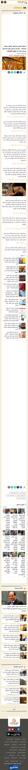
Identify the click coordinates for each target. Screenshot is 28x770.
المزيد (14, 709)
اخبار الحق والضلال (13, 750)
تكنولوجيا (24, 755)
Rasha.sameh (21, 53)
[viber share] (12, 72)
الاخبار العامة (17, 739)
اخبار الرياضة (14, 745)
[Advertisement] (14, 30)
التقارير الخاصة (10, 739)
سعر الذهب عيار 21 (11, 495)
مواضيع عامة (23, 747)
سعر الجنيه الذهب (14, 493)
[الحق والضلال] (24, 8)
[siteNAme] (22, 2)
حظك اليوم (7, 758)
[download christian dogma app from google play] (13, 734)
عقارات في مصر (22, 758)
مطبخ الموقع (7, 745)
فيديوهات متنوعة (14, 742)
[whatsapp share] (15, 72)
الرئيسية (24, 739)
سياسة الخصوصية (14, 761)
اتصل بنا (7, 761)
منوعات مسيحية (22, 745)
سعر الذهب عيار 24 (21, 495)
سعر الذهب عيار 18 (21, 498)
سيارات (18, 755)
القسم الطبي (23, 742)
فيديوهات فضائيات (22, 752)
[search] (2, 2)
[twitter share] (18, 72)
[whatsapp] (9, 72)
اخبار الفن (7, 742)
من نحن (21, 761)
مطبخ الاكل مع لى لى (11, 752)
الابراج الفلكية (14, 758)
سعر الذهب (22, 493)
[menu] (5, 2)
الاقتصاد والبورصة (14, 747)
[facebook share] (21, 72)
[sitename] (14, 721)
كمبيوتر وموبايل (22, 750)
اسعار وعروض (18, 8)
